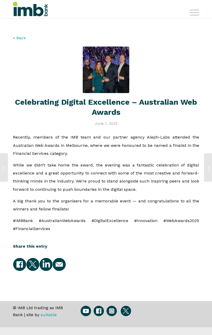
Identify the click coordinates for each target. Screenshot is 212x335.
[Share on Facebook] (19, 264)
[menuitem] (192, 11)
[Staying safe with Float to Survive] (4, 167)
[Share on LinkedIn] (46, 264)
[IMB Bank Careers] (32, 9)
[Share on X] (32, 264)
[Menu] (192, 11)
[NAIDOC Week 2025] (208, 167)
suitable (49, 314)
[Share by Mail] (59, 264)
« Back (19, 37)
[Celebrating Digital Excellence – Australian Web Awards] (106, 70)
